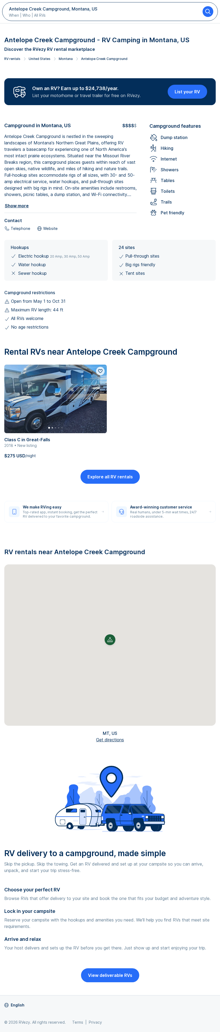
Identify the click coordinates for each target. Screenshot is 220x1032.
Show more (17, 205)
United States (39, 59)
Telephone (20, 228)
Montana (66, 59)
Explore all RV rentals (110, 476)
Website (50, 228)
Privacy (95, 1022)
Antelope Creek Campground (104, 59)
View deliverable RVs (110, 975)
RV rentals (12, 59)
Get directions (110, 739)
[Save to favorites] (100, 371)
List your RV (187, 91)
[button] (110, 639)
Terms (77, 1022)
